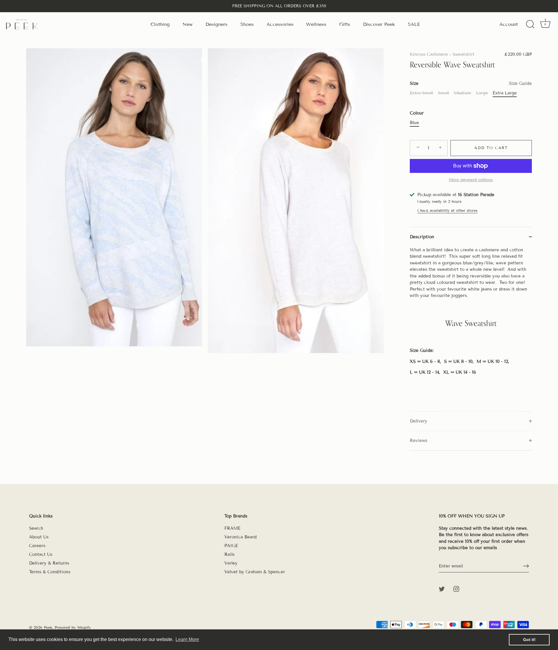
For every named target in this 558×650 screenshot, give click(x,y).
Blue (414, 122)
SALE (414, 24)
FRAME (232, 528)
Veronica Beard (240, 537)
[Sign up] (526, 566)
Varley (230, 563)
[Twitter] (442, 588)
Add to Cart (491, 148)
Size (471, 83)
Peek (48, 627)
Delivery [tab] (418, 421)
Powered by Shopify (73, 627)
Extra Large (505, 93)
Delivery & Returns (49, 563)
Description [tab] (422, 236)
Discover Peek (379, 24)
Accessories (280, 24)
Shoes (247, 24)
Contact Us (40, 554)
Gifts (344, 24)
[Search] (530, 24)
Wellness (316, 24)
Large (482, 93)
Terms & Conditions (49, 571)
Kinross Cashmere (429, 54)
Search (36, 528)
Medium (462, 93)
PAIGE (231, 545)
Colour (417, 113)
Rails (229, 554)
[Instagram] (456, 588)
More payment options (471, 179)
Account (508, 24)
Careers (37, 545)
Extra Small (421, 93)
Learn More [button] (187, 639)
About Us (39, 537)
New (188, 24)
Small (443, 93)
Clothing (160, 24)
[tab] (471, 329)
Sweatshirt (464, 54)
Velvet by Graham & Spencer (254, 571)
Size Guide (520, 83)
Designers (216, 24)
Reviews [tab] (418, 440)
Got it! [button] (529, 639)
